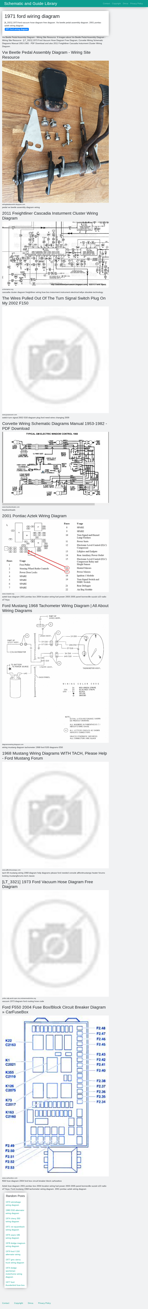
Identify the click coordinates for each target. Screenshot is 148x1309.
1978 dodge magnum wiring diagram (15, 1244)
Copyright (116, 3)
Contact (106, 3)
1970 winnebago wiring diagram (13, 1203)
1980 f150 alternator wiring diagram (15, 1211)
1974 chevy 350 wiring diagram (13, 1220)
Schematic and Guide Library (30, 3)
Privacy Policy (136, 3)
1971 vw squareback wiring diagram (15, 1228)
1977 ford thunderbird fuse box (15, 1283)
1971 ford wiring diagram (16, 29)
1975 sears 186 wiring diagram (13, 1236)
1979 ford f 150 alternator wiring (13, 1253)
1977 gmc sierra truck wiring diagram (15, 1261)
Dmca (125, 3)
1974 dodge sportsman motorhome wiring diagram (14, 1272)
